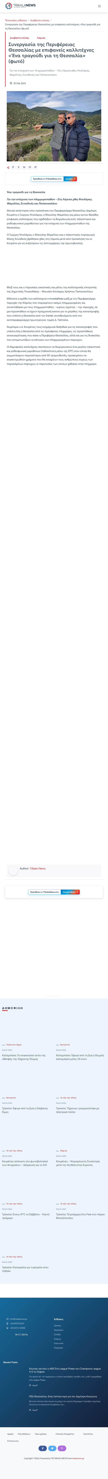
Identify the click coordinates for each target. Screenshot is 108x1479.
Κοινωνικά (65, 1045)
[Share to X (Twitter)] (18, 167)
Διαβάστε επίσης (39, 20)
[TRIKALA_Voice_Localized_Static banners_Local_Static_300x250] (54, 265)
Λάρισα (41, 38)
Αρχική (10, 1434)
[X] (52, 1448)
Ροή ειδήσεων (24, 1434)
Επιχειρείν (58, 1347)
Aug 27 (35, 1385)
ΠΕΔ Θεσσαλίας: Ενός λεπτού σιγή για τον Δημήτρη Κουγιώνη (63, 1396)
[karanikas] (54, 928)
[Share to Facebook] (13, 167)
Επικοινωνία (12, 1441)
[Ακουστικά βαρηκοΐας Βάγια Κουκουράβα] (54, 968)
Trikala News (37, 868)
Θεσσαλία (58, 1330)
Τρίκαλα (57, 1325)
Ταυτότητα (88, 1434)
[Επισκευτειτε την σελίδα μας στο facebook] (42, 1448)
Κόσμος (57, 1339)
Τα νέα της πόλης (68, 1098)
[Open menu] (99, 6)
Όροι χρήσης (41, 1434)
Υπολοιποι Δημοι (14, 1045)
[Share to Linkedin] (24, 167)
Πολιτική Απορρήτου (65, 1434)
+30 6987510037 (17, 1323)
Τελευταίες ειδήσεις (16, 20)
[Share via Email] (30, 167)
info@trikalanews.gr (18, 1319)
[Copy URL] (35, 167)
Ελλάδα (57, 1334)
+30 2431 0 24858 (17, 1328)
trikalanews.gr (78, 1458)
